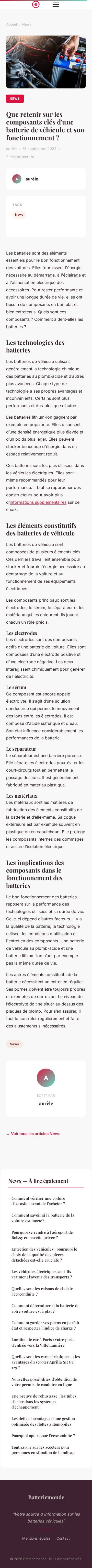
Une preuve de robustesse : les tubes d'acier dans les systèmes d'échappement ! (44, 1401)
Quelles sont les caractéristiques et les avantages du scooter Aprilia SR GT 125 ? (46, 1362)
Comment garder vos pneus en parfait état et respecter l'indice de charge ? (45, 1325)
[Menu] (56, 5)
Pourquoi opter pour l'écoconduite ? (43, 1435)
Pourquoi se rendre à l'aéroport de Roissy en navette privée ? (42, 1235)
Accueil (12, 24)
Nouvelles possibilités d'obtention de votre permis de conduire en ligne (44, 1382)
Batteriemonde (46, 1497)
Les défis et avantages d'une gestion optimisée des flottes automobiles (43, 1421)
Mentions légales (36, 1538)
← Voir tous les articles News (33, 1133)
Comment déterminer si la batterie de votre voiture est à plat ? (45, 1308)
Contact (63, 1538)
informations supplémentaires (38, 502)
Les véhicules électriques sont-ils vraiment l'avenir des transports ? (42, 1274)
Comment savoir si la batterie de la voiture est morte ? (43, 1217)
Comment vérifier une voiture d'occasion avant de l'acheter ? (38, 1201)
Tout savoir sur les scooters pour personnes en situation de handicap (43, 1450)
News (26, 24)
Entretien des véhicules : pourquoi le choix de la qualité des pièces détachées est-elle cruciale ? (44, 1254)
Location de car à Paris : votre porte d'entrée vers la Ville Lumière (43, 1342)
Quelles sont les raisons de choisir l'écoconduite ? (42, 1291)
